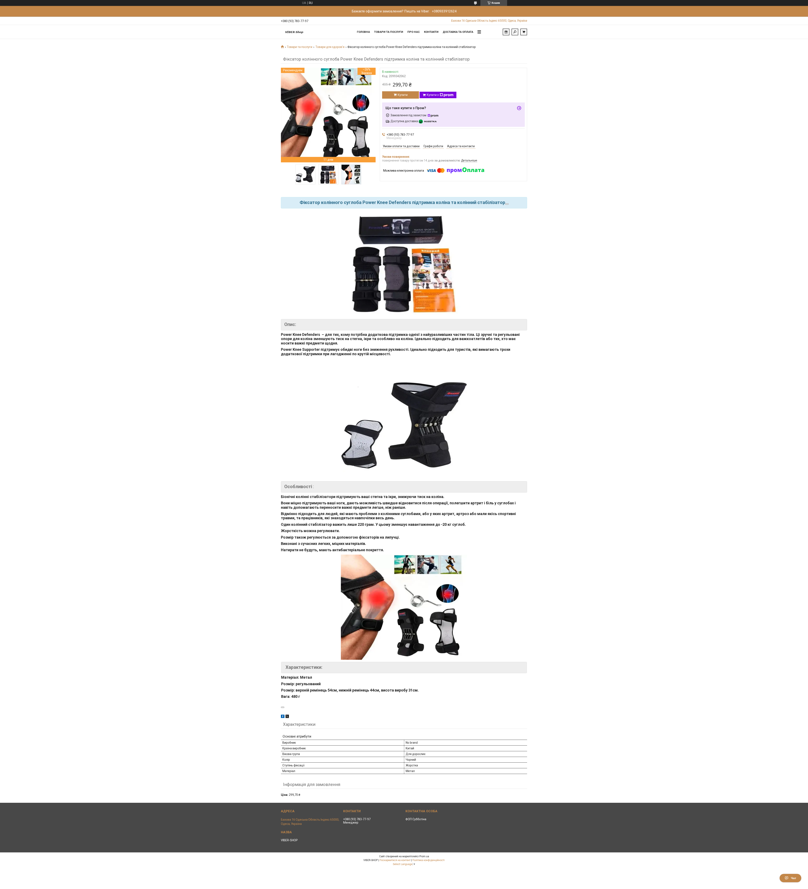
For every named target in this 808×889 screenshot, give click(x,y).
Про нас (413, 31)
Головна (363, 31)
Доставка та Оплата (458, 31)
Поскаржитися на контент (395, 860)
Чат (793, 878)
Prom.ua (424, 856)
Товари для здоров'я (329, 47)
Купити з (433, 95)
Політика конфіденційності (428, 860)
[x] (287, 717)
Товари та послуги (388, 31)
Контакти (431, 31)
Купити (403, 95)
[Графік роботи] (506, 32)
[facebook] (282, 717)
